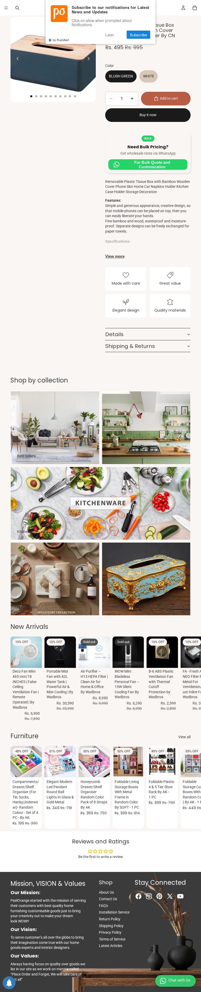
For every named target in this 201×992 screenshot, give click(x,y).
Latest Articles (110, 946)
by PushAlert (61, 40)
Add (174, 660)
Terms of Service (112, 939)
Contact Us (108, 899)
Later (109, 34)
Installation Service (114, 912)
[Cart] (194, 8)
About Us (106, 892)
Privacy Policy (110, 932)
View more (115, 256)
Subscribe (138, 34)
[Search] (17, 8)
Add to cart (169, 98)
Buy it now (148, 115)
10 (75, 96)
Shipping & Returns (130, 346)
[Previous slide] (16, 59)
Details (114, 334)
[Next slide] (90, 59)
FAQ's (103, 906)
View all (184, 737)
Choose (174, 769)
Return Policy (109, 919)
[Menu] (6, 8)
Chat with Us (179, 980)
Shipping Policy (111, 926)
